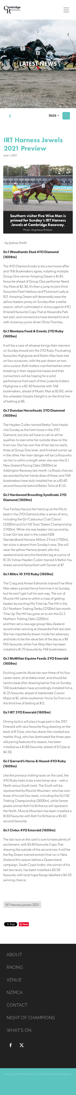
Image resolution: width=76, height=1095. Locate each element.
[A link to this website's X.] (22, 1045)
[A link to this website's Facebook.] (10, 1045)
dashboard (30, 1073)
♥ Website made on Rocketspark (54, 1073)
